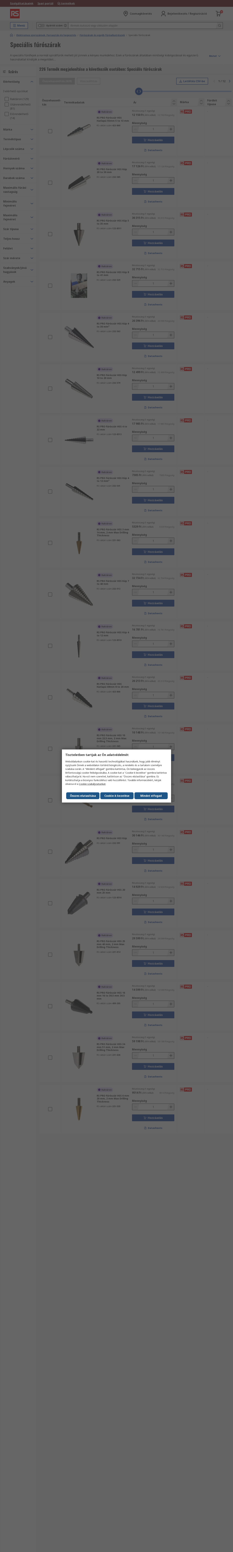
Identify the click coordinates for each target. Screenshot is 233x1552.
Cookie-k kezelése (116, 796)
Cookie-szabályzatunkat (92, 784)
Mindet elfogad (151, 796)
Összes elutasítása (83, 796)
